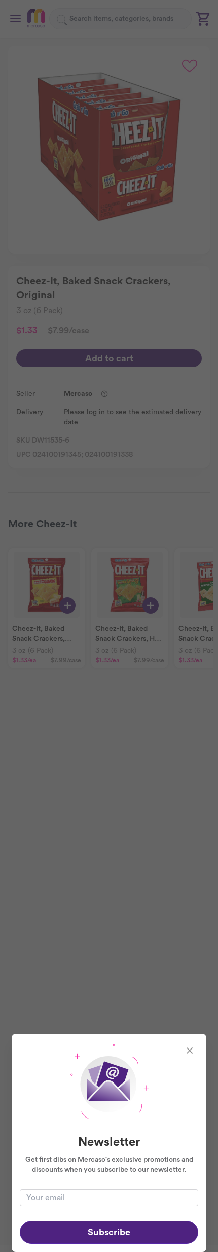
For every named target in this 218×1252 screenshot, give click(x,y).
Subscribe (109, 1232)
